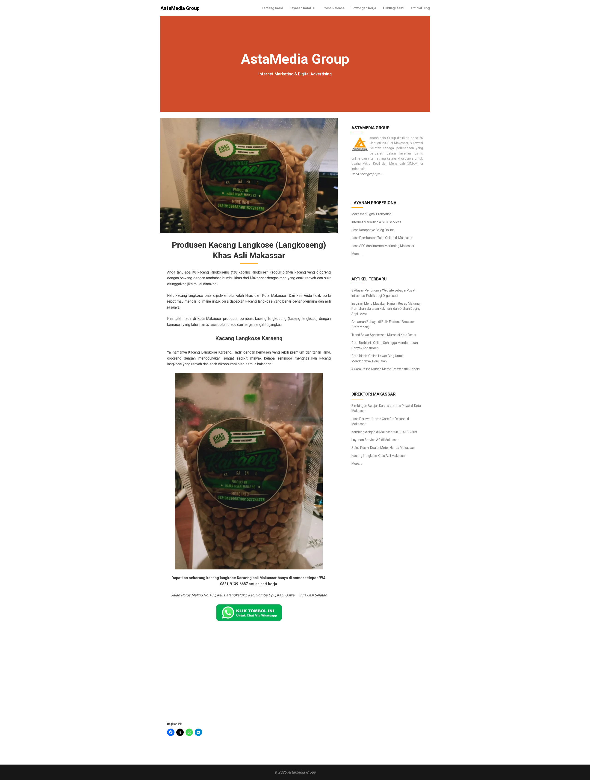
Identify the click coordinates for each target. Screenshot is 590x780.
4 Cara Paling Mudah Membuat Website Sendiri (385, 369)
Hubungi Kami (393, 8)
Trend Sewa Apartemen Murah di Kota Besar (383, 335)
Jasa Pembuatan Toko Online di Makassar (382, 238)
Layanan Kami (300, 8)
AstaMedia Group (180, 8)
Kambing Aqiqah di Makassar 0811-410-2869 (384, 432)
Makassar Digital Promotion (371, 214)
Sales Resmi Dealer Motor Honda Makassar (382, 448)
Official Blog (420, 8)
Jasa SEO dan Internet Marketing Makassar (382, 246)
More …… (357, 254)
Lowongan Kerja (363, 8)
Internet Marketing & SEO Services (376, 222)
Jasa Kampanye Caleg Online (372, 230)
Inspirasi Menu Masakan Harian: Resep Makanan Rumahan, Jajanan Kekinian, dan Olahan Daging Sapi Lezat (386, 309)
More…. (356, 463)
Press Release (333, 8)
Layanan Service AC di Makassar (375, 440)
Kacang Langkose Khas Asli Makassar (378, 456)
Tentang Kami (272, 8)
